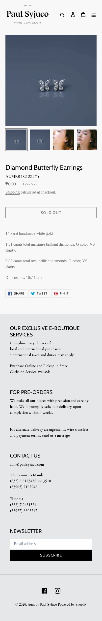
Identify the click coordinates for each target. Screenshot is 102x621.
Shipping (12, 192)
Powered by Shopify (72, 604)
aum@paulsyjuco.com (27, 465)
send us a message (56, 436)
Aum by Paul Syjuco (42, 604)
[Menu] (93, 14)
